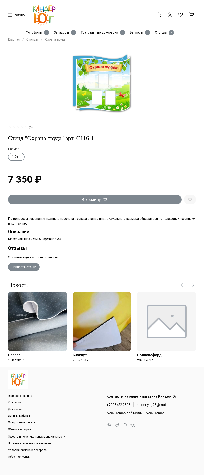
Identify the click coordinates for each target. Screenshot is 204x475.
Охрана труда (55, 39)
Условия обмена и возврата (27, 450)
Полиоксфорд (149, 355)
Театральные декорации (99, 32)
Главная (14, 39)
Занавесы (61, 32)
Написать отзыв (23, 267)
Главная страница (20, 396)
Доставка (15, 409)
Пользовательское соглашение (29, 443)
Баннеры (136, 32)
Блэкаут (80, 355)
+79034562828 (118, 405)
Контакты (14, 402)
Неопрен (15, 355)
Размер (13, 149)
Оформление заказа (21, 422)
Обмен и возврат (19, 429)
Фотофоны (34, 32)
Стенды (161, 32)
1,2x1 (16, 156)
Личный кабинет (19, 416)
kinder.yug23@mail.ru (154, 405)
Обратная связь (19, 456)
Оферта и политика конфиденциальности (36, 436)
